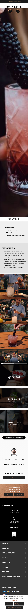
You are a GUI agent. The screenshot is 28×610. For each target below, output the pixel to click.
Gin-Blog (5, 567)
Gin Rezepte (6, 562)
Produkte (5, 548)
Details (14, 478)
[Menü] (18, 11)
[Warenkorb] (14, 11)
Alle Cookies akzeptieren (14, 607)
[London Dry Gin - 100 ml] (14, 449)
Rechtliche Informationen (12, 576)
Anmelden (8, 494)
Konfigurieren (18, 603)
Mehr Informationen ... (14, 600)
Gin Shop (5, 543)
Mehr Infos (19, 494)
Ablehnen (9, 603)
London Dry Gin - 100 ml (14, 459)
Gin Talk (5, 557)
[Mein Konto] (10, 11)
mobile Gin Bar (7, 572)
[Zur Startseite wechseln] (14, 7)
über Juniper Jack (8, 553)
